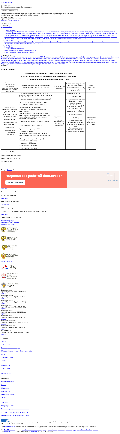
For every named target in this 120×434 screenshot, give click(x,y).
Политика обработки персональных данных (15, 415)
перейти (3, 293)
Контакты (25, 52)
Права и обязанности (53, 58)
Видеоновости (37, 42)
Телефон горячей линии (74, 58)
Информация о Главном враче (10, 348)
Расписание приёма (15, 52)
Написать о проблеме (15, 182)
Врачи (6, 52)
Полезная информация (49, 42)
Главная (9, 170)
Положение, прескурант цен (56, 64)
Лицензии (63, 58)
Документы (115, 57)
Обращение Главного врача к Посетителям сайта (16, 351)
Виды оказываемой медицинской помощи (39, 60)
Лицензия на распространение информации (15, 409)
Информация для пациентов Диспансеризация (96, 57)
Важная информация (11, 42)
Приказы (10, 57)
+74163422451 (5, 365)
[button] (9, 30)
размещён (34, 431)
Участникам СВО (37, 57)
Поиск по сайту (6, 373)
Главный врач (8, 47)
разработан (7, 431)
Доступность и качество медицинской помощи (95, 60)
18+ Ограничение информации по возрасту (15, 412)
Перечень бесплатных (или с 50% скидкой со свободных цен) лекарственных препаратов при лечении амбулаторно (58, 61)
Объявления (28, 42)
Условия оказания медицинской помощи (66, 60)
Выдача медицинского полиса (10, 64)
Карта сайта (4, 402)
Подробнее (4, 198)
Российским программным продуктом (34, 430)
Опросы (31, 52)
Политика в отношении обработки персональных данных (62, 57)
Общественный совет (99, 58)
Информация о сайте (63, 42)
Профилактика (87, 58)
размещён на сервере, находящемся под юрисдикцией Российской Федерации (73, 430)
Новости (21, 42)
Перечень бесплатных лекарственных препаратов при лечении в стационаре (93, 62)
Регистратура (26, 58)
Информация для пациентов (23, 57)
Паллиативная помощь (38, 58)
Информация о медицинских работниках (33, 64)
